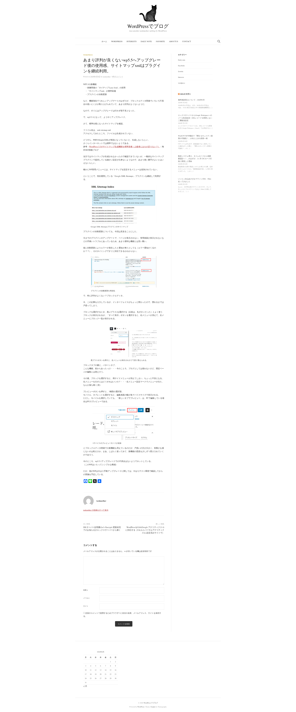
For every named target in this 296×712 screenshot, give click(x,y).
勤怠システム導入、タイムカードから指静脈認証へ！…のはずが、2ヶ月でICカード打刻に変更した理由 (195, 158)
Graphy (153, 707)
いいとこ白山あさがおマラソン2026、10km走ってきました (194, 180)
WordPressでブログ (148, 26)
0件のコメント (117, 76)
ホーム (104, 41)
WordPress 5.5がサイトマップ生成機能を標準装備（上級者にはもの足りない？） (124, 146)
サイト (85, 606)
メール (86, 598)
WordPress (140, 707)
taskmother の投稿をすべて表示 (95, 510)
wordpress (116, 41)
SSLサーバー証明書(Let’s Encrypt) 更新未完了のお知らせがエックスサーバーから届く (102, 528)
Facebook (181, 65)
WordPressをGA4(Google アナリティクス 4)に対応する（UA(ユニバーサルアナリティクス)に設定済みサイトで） (144, 530)
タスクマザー (185, 94)
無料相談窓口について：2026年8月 (191, 100)
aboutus (173, 41)
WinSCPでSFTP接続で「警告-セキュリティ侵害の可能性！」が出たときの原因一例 (195, 137)
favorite (160, 41)
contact (186, 41)
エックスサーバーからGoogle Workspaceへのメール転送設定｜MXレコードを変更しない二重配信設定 (195, 118)
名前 (85, 590)
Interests (132, 41)
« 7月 (85, 686)
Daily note (146, 41)
